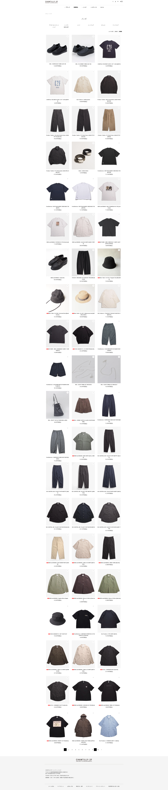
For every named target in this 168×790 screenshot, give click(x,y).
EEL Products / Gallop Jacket (83, 99)
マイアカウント (60, 786)
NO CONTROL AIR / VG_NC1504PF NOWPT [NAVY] (109, 491)
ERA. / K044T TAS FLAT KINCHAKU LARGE (57, 420)
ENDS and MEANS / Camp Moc (58, 277)
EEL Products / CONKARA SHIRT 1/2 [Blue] (109, 740)
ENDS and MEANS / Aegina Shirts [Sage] (58, 598)
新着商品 (76, 7)
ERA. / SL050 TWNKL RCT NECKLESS (83, 384)
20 (98, 749)
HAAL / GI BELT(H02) (83, 170)
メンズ (50, 13)
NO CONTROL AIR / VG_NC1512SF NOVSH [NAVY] (83, 527)
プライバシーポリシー (100, 786)
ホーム (47, 13)
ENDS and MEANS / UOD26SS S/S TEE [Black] (84, 705)
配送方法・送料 (79, 786)
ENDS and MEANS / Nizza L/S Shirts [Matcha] (110, 598)
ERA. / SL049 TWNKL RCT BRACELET (109, 384)
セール (102, 7)
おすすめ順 (111, 31)
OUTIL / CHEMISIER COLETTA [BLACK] (58, 705)
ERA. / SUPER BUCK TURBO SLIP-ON (57, 64)
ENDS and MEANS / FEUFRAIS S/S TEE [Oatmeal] (58, 242)
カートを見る (51, 786)
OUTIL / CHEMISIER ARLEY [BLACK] (110, 669)
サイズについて (89, 786)
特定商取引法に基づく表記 (114, 786)
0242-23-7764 (53, 775)
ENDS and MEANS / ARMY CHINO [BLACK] (110, 562)
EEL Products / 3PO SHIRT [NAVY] (109, 634)
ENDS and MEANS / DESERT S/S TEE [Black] (59, 740)
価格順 (116, 31)
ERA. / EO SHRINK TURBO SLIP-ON (83, 64)
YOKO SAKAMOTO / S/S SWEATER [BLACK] (84, 349)
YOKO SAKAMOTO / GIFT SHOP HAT (58, 634)
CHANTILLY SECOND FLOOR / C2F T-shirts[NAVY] (109, 64)
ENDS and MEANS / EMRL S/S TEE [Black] (110, 705)
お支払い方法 (70, 786)
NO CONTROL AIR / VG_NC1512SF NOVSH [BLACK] (57, 527)
